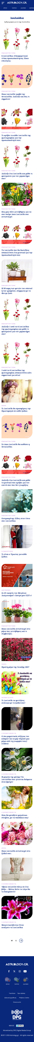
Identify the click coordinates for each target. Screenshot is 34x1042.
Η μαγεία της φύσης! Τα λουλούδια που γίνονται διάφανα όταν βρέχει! (17, 779)
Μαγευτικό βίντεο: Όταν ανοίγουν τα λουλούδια (13, 926)
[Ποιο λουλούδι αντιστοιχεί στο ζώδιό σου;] (17, 833)
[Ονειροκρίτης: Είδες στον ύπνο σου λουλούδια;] (17, 500)
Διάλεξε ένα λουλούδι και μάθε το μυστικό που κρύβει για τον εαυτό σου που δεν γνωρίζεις (16, 482)
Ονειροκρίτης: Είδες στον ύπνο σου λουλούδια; (16, 519)
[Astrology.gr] (17, 3)
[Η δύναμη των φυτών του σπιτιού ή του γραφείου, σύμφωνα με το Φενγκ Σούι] (17, 270)
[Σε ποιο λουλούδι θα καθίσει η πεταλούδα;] (17, 426)
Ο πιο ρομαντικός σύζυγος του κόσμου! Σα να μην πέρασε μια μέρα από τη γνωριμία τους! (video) (15, 740)
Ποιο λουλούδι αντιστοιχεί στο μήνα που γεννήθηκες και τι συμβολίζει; (16, 631)
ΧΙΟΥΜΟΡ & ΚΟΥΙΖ (7, 697)
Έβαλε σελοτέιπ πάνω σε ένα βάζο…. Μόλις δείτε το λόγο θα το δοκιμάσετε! (16, 889)
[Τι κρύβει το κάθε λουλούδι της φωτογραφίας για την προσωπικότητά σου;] (17, 117)
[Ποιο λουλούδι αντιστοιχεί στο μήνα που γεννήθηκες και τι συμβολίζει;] (17, 611)
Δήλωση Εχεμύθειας (10, 998)
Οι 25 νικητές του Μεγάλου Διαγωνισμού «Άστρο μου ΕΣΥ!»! (17, 594)
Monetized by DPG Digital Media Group (17, 1030)
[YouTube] (25, 971)
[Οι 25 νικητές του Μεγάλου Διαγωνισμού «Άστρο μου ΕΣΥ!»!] (17, 575)
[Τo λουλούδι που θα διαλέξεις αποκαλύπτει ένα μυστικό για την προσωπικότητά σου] (17, 232)
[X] (14, 971)
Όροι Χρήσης (21, 993)
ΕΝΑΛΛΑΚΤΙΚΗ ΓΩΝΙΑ (8, 53)
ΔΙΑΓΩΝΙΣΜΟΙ (6, 590)
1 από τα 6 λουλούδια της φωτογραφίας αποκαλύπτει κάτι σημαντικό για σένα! (17, 372)
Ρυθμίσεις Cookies (24, 997)
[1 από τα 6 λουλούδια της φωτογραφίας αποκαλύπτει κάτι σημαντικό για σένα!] (17, 352)
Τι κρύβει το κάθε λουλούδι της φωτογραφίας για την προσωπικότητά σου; (16, 137)
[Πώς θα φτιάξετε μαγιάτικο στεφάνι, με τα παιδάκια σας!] (17, 797)
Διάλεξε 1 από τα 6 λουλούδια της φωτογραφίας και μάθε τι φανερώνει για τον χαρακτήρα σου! (16, 330)
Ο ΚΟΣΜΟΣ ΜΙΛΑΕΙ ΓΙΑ (9, 733)
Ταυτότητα (12, 993)
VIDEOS (4, 664)
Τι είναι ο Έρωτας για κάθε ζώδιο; (14, 555)
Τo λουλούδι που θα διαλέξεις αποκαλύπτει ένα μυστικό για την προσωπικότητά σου (17, 252)
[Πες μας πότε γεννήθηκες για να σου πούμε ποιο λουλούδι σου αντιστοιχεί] (17, 194)
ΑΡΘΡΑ (4, 405)
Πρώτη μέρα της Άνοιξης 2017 (15, 667)
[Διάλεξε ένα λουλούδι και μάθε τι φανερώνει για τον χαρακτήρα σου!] (17, 156)
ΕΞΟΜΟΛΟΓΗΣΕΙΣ (7, 551)
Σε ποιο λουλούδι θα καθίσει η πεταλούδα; (16, 445)
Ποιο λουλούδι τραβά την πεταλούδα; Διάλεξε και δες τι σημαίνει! (16, 96)
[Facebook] (8, 971)
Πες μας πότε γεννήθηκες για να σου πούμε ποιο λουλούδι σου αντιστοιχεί (16, 214)
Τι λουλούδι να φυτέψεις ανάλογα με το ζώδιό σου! (13, 701)
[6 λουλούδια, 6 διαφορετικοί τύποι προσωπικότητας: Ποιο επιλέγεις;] (17, 38)
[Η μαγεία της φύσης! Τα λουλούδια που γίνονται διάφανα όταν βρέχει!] (17, 759)
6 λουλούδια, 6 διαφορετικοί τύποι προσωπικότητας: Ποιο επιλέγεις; (15, 58)
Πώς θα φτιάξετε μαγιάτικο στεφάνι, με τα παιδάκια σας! (15, 816)
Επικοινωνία (17, 1002)
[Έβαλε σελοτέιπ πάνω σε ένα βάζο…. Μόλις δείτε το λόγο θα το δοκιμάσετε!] (17, 869)
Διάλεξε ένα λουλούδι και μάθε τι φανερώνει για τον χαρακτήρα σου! (17, 176)
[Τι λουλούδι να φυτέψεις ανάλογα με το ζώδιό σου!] (17, 682)
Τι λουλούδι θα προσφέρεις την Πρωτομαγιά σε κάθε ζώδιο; (16, 409)
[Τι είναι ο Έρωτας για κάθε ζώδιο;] (17, 536)
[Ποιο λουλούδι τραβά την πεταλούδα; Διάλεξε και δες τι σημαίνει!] (17, 76)
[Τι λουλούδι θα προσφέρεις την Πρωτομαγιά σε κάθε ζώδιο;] (17, 390)
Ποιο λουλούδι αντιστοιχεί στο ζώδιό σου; (16, 852)
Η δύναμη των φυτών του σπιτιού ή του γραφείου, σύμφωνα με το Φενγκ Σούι (17, 291)
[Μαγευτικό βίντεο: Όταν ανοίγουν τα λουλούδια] (17, 907)
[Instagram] (19, 971)
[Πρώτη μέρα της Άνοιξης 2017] (17, 649)
